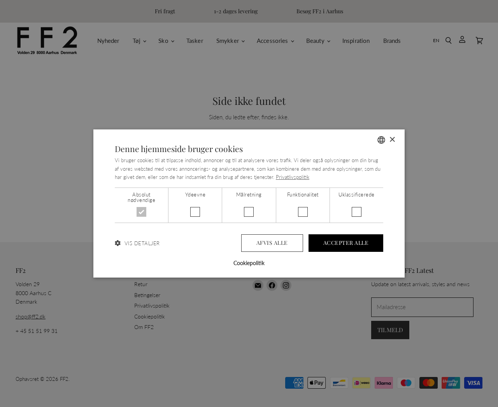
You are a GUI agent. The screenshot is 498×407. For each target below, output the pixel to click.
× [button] (392, 140)
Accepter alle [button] (346, 242)
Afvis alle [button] (272, 242)
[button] (137, 243)
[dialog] (249, 203)
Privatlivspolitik (292, 177)
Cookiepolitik (249, 263)
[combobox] (381, 140)
